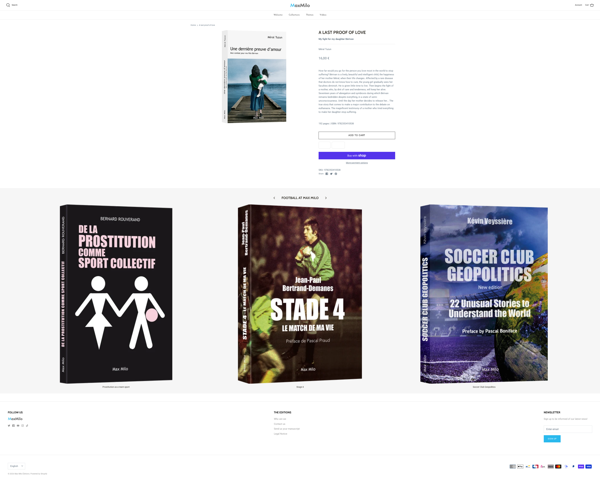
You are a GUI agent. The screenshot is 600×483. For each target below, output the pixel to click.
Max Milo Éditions (22, 474)
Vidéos (323, 15)
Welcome (278, 15)
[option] (254, 77)
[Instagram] (22, 425)
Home (193, 25)
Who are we (280, 419)
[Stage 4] (300, 294)
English (14, 466)
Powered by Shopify (38, 474)
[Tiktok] (27, 425)
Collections (294, 15)
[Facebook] (13, 425)
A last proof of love (207, 25)
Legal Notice (280, 433)
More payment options (357, 163)
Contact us (279, 424)
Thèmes (309, 15)
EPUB (324, 145)
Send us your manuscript (287, 428)
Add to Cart (356, 135)
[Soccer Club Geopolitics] (484, 294)
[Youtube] (18, 425)
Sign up (552, 439)
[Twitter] (9, 425)
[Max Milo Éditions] (300, 5)
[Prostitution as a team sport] (116, 294)
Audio (338, 145)
